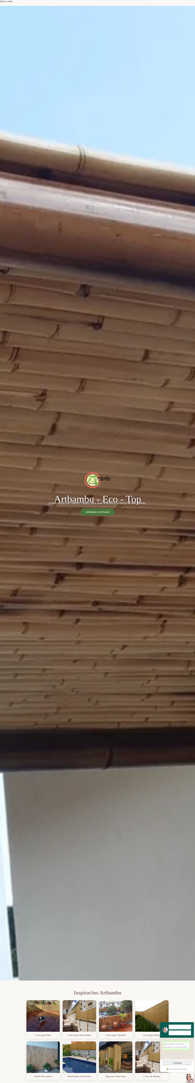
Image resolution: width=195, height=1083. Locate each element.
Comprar (43, 1019)
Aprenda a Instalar (97, 512)
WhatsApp (178, 1063)
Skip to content (6, 1)
